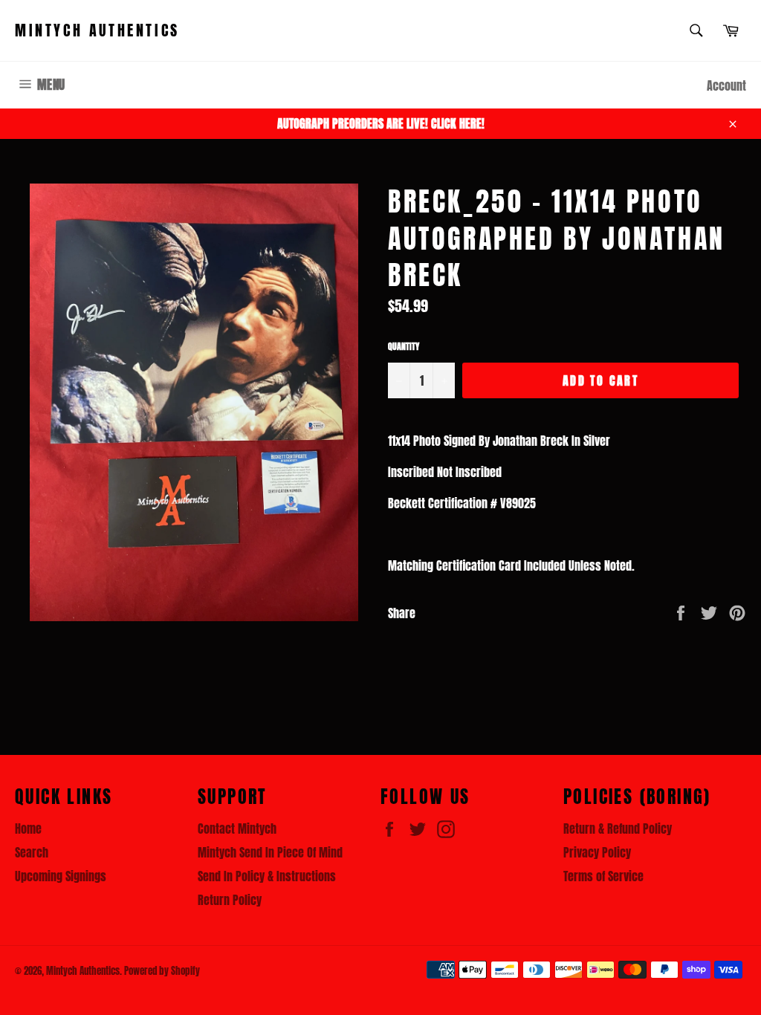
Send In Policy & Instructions (267, 876)
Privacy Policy (597, 852)
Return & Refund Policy (617, 828)
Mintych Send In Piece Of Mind (270, 852)
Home (28, 828)
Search (31, 852)
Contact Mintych (237, 828)
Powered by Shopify (162, 971)
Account (726, 85)
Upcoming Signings (60, 876)
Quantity (403, 346)
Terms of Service (603, 876)
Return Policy (230, 900)
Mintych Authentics (97, 30)
